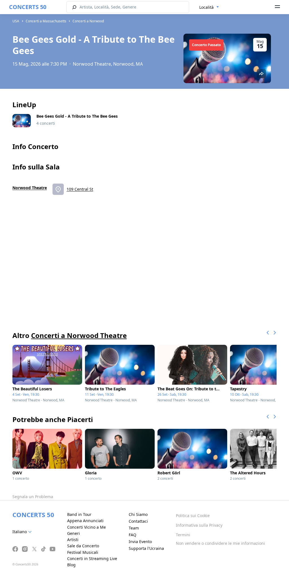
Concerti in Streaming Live (92, 558)
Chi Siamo (138, 514)
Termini (183, 534)
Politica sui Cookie (193, 515)
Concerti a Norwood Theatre (79, 335)
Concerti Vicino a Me (86, 527)
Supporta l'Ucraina (146, 548)
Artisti (72, 539)
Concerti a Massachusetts (46, 21)
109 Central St (80, 189)
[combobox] (209, 7)
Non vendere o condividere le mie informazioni (220, 543)
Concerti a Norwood (88, 21)
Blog (71, 564)
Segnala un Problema (32, 496)
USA (15, 21)
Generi (73, 533)
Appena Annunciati (85, 520)
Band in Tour (79, 514)
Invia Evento (140, 541)
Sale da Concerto (83, 545)
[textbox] (23, 531)
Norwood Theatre (29, 187)
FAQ (132, 534)
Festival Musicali (82, 552)
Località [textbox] (206, 7)
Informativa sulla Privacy (199, 525)
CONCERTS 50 (27, 7)
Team (134, 528)
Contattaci (138, 521)
